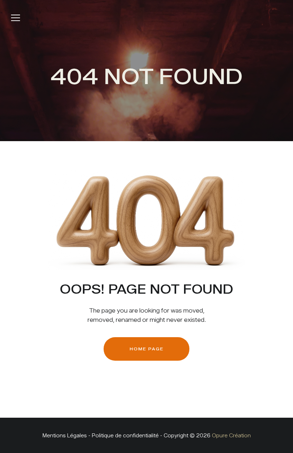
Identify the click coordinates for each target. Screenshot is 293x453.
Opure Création (231, 436)
